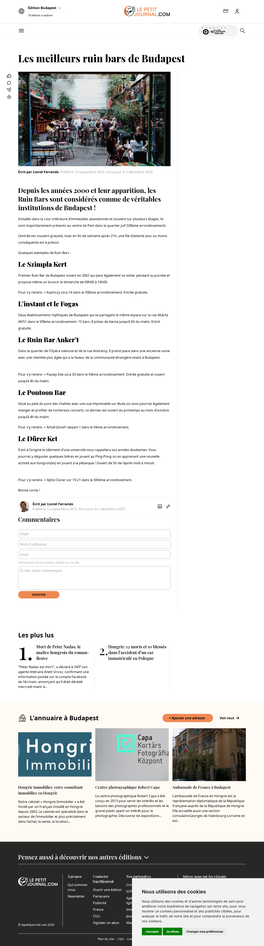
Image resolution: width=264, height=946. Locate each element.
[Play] (232, 31)
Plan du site (107, 939)
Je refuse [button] (172, 931)
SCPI (129, 891)
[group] (232, 30)
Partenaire (101, 896)
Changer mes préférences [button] (204, 931)
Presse (98, 909)
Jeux (129, 916)
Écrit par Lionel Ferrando (38, 172)
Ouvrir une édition (107, 889)
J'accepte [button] (152, 931)
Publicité (99, 903)
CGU (96, 916)
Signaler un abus (106, 922)
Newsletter (76, 896)
